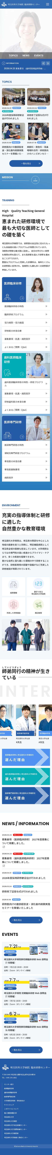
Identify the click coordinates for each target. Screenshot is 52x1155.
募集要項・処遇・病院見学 (17, 338)
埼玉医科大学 (9, 1117)
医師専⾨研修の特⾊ (14, 444)
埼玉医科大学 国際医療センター (15, 1129)
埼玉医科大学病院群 (11, 1133)
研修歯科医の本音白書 (15, 401)
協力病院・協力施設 (14, 322)
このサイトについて (11, 1109)
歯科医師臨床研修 (10, 1092)
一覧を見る (26, 163)
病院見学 (9, 477)
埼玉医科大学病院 (10, 1121)
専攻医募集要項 (12, 469)
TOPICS (13, 55)
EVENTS (38, 55)
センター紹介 (9, 1084)
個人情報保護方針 (10, 1113)
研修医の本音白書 (13, 330)
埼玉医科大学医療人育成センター (16, 1137)
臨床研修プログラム (14, 314)
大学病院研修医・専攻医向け (14, 1100)
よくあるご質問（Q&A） (16, 347)
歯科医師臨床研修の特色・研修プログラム (24, 383)
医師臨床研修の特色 (14, 306)
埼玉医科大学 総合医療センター (15, 1125)
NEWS (26, 55)
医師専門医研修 (9, 1096)
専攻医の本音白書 (13, 461)
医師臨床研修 (9, 1088)
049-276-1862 (11, 1077)
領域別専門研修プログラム (17, 453)
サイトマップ (9, 1105)
